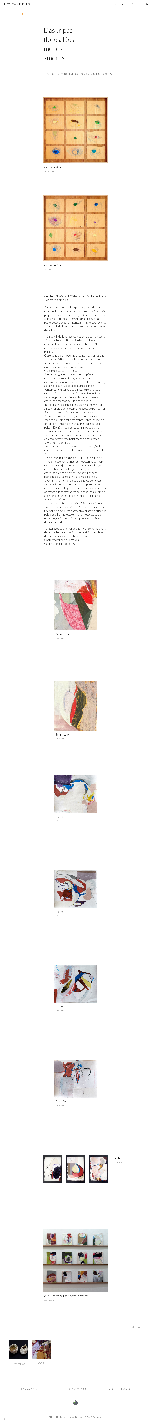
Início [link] (93, 4)
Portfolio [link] (136, 4)
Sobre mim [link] (120, 4)
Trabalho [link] (105, 4)
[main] (64, 44)
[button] (147, 4)
